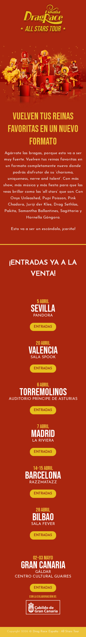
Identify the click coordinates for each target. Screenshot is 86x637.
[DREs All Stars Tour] (43, 19)
